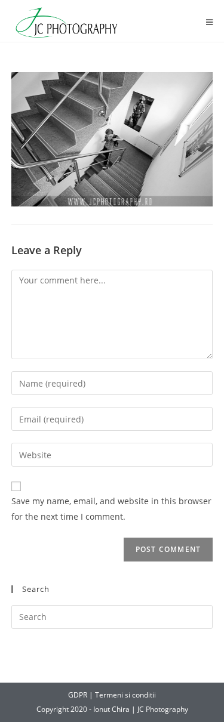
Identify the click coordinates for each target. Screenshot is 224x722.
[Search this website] (112, 615)
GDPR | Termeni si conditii (112, 695)
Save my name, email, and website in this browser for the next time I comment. (111, 508)
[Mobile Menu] (209, 22)
